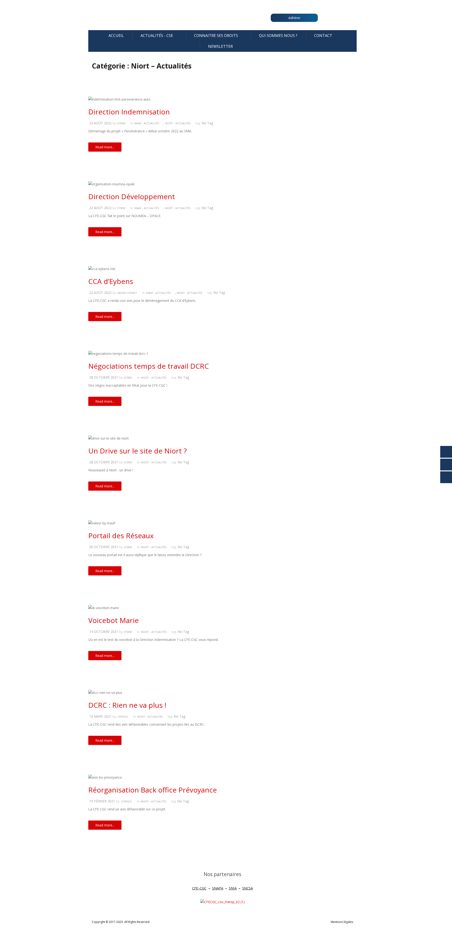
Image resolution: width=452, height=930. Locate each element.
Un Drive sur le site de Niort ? (137, 451)
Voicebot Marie (113, 620)
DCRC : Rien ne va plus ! (127, 705)
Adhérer (294, 18)
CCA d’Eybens (110, 281)
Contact (323, 35)
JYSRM (121, 123)
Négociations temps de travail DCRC (148, 366)
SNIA (233, 888)
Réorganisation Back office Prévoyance (152, 790)
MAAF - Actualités (146, 123)
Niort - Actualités (177, 123)
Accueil (116, 35)
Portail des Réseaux (121, 535)
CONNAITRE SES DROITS (216, 35)
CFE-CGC (199, 888)
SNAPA (217, 888)
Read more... (104, 147)
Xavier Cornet (127, 293)
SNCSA (247, 888)
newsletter (220, 46)
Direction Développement (131, 196)
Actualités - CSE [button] (157, 35)
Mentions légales (342, 922)
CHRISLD (122, 716)
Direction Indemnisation (129, 112)
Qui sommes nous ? (278, 35)
